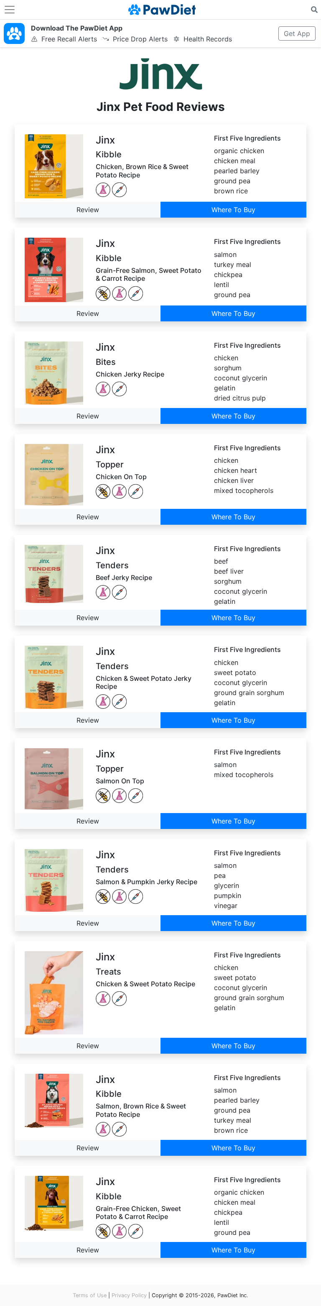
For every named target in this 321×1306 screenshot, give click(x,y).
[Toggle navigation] (9, 10)
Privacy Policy (129, 1295)
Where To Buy (233, 209)
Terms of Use (90, 1295)
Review (87, 209)
